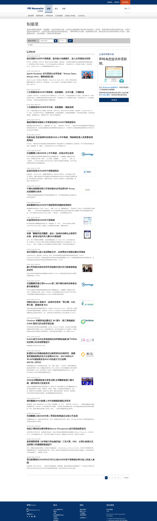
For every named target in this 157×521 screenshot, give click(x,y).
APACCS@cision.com (34, 510)
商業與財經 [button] (39, 16)
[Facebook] (29, 516)
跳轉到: (32, 41)
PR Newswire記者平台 (110, 87)
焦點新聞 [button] (31, 16)
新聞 (48, 8)
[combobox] (62, 40)
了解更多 (114, 100)
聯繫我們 (116, 2)
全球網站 (82, 518)
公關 (54, 513)
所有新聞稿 (109, 510)
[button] (55, 40)
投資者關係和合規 (58, 515)
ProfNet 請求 (105, 95)
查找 (125, 8)
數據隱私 (109, 2)
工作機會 (82, 513)
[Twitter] (27, 516)
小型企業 (55, 519)
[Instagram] (35, 516)
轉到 (70, 41)
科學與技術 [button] (49, 16)
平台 (107, 511)
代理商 (55, 517)
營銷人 (55, 511)
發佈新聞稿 (125, 2)
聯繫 (64, 8)
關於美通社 (83, 510)
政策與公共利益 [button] (70, 16)
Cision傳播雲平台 (58, 510)
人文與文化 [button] (81, 16)
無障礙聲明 (83, 515)
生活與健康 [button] (59, 16)
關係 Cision (83, 511)
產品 (56, 8)
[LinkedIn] (32, 516)
